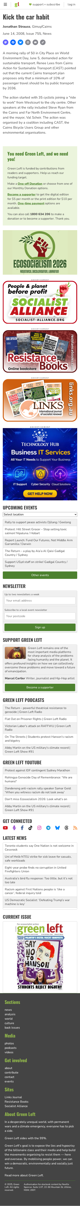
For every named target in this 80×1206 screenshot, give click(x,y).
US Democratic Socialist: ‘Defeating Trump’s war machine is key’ (37, 899)
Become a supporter (21, 194)
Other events (40, 575)
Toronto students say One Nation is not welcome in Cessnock (39, 844)
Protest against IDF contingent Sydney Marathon (37, 770)
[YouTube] (5, 828)
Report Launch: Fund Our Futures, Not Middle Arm (39, 540)
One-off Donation (30, 184)
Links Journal (13, 1097)
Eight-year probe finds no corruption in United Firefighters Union (35, 866)
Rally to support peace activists (26, 522)
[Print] (28, 42)
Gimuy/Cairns (42, 26)
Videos (9, 1052)
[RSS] (75, 828)
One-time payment (31, 203)
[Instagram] (39, 828)
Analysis (10, 1014)
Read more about (24, 1175)
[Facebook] (13, 42)
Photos (9, 1043)
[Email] (35, 42)
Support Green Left (22, 639)
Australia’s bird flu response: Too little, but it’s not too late (39, 877)
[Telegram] (48, 828)
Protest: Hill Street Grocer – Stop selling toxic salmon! (36, 531)
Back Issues (12, 1028)
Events (9, 1081)
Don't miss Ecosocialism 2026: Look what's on (36, 799)
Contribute (11, 1073)
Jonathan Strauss (16, 26)
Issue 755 (33, 33)
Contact (9, 1077)
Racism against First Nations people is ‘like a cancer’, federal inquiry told (35, 888)
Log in (71, 4)
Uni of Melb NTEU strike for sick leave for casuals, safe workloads (38, 855)
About (8, 1068)
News (47, 33)
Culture (9, 1023)
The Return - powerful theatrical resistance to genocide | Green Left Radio (35, 710)
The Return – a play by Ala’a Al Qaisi (29, 551)
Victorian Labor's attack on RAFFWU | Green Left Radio (38, 728)
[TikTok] (30, 828)
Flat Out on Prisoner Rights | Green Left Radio (36, 719)
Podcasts (11, 1048)
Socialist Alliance (16, 1106)
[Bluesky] (20, 42)
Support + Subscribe (46, 4)
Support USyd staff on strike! (24, 562)
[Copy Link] (43, 42)
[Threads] (66, 828)
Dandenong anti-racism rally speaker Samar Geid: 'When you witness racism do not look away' (38, 790)
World (8, 1019)
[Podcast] (14, 828)
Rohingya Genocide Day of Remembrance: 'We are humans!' (38, 779)
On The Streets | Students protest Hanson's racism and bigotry (39, 739)
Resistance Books (16, 1102)
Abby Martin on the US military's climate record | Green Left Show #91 (37, 750)
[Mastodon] (5, 42)
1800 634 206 (40, 214)
